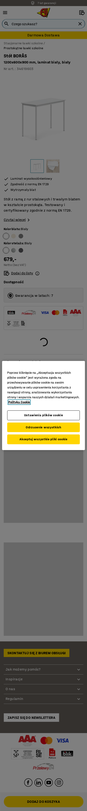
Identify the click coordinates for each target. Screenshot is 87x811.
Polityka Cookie (19, 402)
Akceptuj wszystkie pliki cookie (43, 439)
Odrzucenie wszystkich (43, 427)
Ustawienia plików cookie (43, 415)
